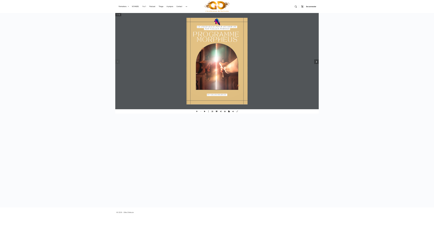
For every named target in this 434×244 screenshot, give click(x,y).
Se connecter (311, 6)
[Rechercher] (296, 6)
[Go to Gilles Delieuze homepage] (217, 6)
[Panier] (302, 6)
